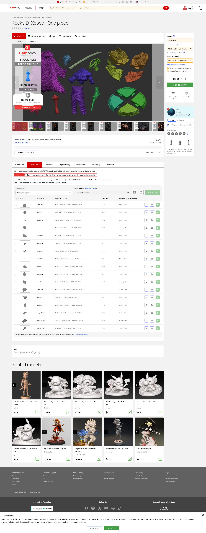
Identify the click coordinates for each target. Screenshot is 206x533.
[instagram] (123, 2)
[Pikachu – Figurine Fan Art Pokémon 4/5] (149, 385)
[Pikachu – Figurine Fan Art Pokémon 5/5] (26, 432)
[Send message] (169, 125)
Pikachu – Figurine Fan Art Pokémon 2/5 (87, 403)
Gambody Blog (139, 475)
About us (14, 475)
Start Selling (77, 475)
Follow (171, 120)
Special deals (63, 1)
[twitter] (127, 2)
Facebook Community (141, 478)
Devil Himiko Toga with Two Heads (117, 448)
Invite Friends (16, 481)
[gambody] (15, 8)
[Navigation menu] (5, 7)
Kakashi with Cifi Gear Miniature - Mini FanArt (26, 403)
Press (14, 484)
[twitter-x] (156, 152)
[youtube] (131, 2)
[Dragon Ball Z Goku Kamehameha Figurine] (87, 432)
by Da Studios (48, 452)
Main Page (30, 17)
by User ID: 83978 (142, 452)
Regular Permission (171, 475)
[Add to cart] (37, 412)
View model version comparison (176, 64)
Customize (94, 528)
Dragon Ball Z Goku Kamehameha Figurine (85, 450)
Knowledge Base (48, 481)
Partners (106, 475)
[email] (160, 152)
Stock (41, 8)
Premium (28, 8)
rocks (37, 352)
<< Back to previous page (19, 17)
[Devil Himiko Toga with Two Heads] (118, 432)
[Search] (166, 8)
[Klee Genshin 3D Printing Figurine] (56, 432)
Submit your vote (26, 152)
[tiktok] (120, 508)
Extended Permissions (171, 478)
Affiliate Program (109, 478)
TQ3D (178, 109)
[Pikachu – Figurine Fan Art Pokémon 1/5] (56, 385)
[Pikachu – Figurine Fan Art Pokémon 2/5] (87, 385)
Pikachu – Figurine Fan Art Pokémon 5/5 (25, 450)
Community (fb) (90, 1)
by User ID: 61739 (80, 454)
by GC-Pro (109, 452)
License (170, 36)
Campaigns (15, 478)
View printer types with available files (178, 52)
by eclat (46, 408)
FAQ (44, 478)
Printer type (171, 45)
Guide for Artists (78, 478)
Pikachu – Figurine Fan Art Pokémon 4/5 (148, 403)
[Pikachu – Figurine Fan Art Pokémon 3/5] (118, 385)
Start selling (73, 1)
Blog (80, 1)
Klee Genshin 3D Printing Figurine (55, 448)
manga (23, 352)
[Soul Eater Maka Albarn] (149, 432)
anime (16, 352)
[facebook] (119, 2)
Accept (111, 528)
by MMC (16, 408)
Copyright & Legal (170, 481)
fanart (30, 352)
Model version (172, 56)
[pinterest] (113, 508)
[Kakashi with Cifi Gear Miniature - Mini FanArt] (26, 385)
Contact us (46, 475)
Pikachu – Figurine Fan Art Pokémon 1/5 (56, 403)
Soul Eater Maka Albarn (144, 448)
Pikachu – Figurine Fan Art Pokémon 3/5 (117, 403)
